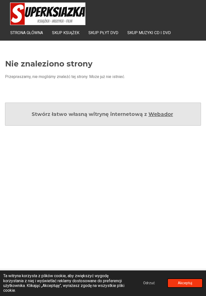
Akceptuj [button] (185, 283)
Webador (160, 114)
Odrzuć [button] (149, 283)
